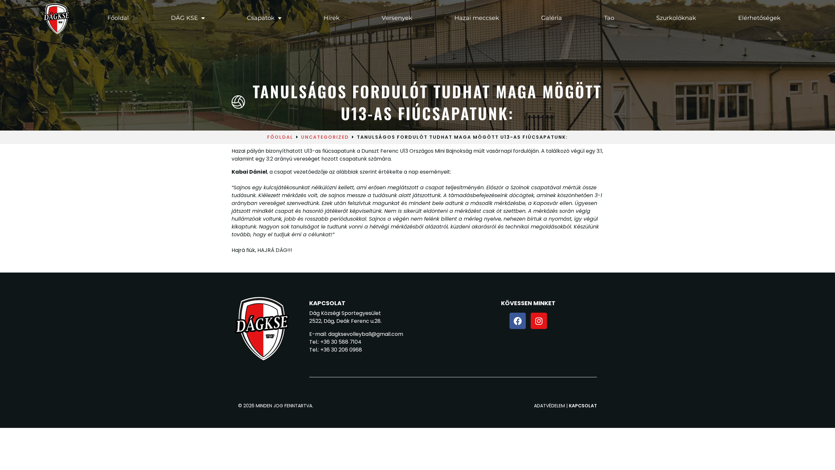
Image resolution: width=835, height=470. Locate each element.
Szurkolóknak (676, 18)
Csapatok (260, 18)
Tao (609, 18)
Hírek (332, 18)
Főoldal (118, 18)
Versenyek (397, 18)
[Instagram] (539, 321)
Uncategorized (325, 137)
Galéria (551, 18)
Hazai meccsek (476, 18)
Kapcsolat (583, 405)
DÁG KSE (184, 18)
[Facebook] (517, 321)
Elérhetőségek (759, 18)
